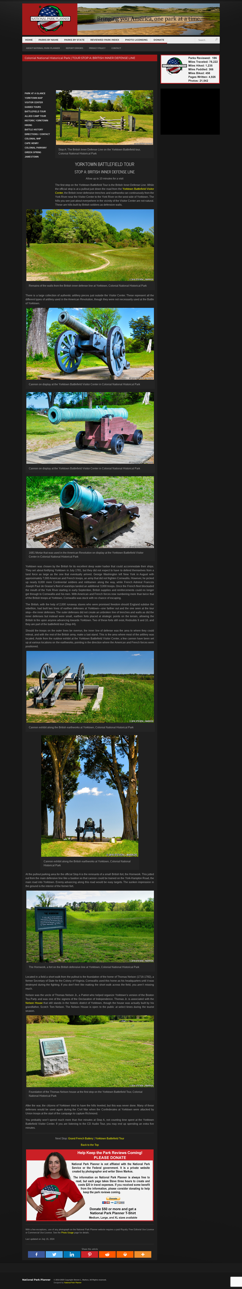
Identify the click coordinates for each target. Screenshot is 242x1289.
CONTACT (116, 48)
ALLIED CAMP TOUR (35, 116)
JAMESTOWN (32, 157)
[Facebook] (36, 1254)
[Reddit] (107, 1254)
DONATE (159, 39)
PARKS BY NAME (48, 39)
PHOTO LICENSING (136, 39)
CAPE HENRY (32, 143)
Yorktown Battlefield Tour (109, 1138)
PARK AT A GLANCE (35, 93)
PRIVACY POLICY (97, 48)
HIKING (28, 125)
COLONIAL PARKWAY (36, 148)
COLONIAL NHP (33, 138)
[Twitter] (54, 1254)
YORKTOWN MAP (34, 98)
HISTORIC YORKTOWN (36, 120)
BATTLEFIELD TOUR (35, 111)
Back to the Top (90, 1144)
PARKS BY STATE (74, 39)
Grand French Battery (80, 1138)
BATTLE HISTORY (34, 129)
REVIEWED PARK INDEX (104, 39)
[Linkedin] (72, 1254)
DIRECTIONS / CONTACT (37, 134)
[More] (142, 1254)
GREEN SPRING (33, 152)
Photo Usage (67, 1232)
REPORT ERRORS (74, 48)
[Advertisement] (89, 76)
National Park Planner (36, 1279)
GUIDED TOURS (33, 107)
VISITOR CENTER (34, 102)
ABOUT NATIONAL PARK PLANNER (43, 48)
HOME (29, 39)
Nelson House (34, 1003)
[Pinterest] (89, 1254)
